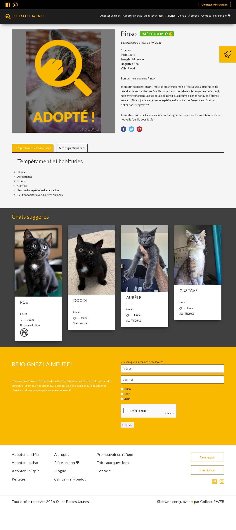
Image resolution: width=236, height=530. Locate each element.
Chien (127, 389)
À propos (193, 15)
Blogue (182, 15)
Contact (206, 15)
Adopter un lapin (153, 15)
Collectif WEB (212, 501)
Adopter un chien (110, 15)
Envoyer (127, 425)
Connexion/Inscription (215, 4)
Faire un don (220, 15)
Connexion (207, 457)
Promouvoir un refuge (115, 454)
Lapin (127, 398)
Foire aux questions (113, 462)
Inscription (207, 470)
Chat (127, 393)
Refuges (171, 15)
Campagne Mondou (70, 479)
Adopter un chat (132, 15)
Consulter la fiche (38, 269)
